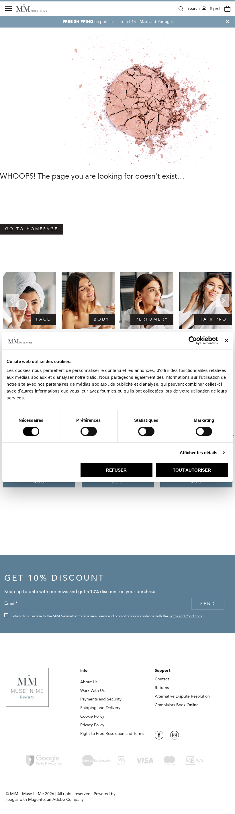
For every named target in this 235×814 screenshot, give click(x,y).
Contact (162, 679)
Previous (12, 300)
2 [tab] (120, 321)
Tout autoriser (192, 470)
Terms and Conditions (185, 616)
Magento (36, 799)
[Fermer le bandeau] (226, 340)
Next (222, 300)
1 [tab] (113, 321)
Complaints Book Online (177, 705)
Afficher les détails (199, 452)
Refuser (116, 470)
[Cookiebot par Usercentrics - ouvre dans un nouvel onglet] (193, 340)
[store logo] (31, 8)
